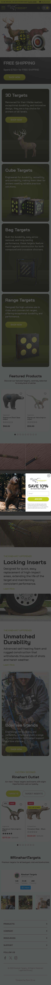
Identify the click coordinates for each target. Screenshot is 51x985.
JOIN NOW (38, 499)
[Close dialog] (48, 475)
